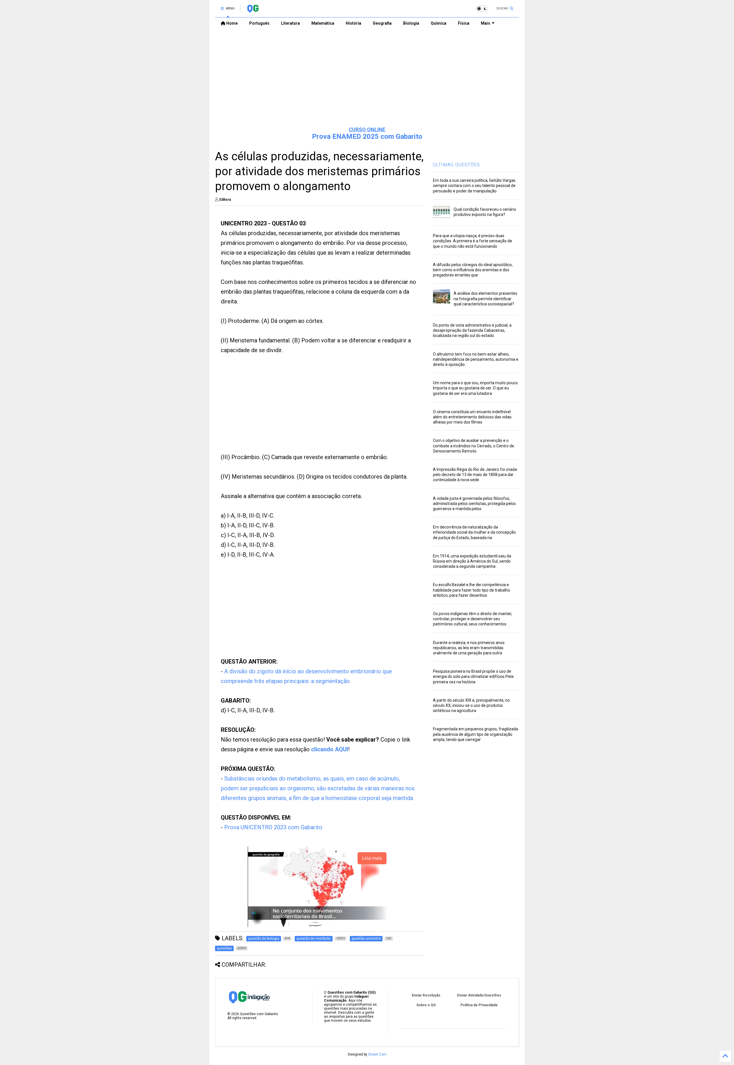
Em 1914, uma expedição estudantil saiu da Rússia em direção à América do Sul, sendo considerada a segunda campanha (472, 561)
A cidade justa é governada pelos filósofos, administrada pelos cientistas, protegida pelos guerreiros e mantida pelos (474, 503)
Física (463, 23)
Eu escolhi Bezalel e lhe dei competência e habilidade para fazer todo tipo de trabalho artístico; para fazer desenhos (471, 589)
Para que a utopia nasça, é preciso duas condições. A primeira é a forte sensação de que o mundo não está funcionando (472, 240)
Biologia (411, 23)
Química (438, 23)
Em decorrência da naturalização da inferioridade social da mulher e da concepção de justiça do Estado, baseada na (474, 532)
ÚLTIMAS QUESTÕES (456, 164)
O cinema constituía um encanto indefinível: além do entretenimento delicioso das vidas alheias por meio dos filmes (472, 416)
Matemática (322, 23)
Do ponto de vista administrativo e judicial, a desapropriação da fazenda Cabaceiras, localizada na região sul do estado (472, 330)
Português (259, 23)
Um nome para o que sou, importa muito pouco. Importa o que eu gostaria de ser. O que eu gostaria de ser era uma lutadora (476, 388)
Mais (485, 23)
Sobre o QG (426, 1005)
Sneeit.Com (377, 1054)
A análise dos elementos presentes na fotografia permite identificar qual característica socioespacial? (485, 298)
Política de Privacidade (479, 1005)
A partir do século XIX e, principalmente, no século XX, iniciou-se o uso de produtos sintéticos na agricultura (471, 705)
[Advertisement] (367, 78)
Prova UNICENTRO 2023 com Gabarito (273, 827)
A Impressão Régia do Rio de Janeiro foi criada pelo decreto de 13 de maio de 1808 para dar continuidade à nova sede (475, 474)
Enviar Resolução (426, 995)
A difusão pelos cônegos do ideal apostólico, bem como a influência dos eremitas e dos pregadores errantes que (473, 269)
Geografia (382, 23)
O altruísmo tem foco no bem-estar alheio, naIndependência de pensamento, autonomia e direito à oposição (475, 359)
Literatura (290, 23)
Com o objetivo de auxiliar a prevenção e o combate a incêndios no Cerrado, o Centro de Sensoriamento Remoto (473, 445)
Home (231, 23)
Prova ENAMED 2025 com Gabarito (367, 136)
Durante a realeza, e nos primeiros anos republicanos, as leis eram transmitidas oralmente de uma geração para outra (469, 647)
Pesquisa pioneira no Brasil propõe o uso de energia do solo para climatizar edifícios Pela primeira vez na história (473, 676)
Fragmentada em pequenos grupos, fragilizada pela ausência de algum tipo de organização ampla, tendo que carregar (475, 734)
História (353, 23)
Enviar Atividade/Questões (479, 995)
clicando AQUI (329, 749)
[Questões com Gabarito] (252, 10)
